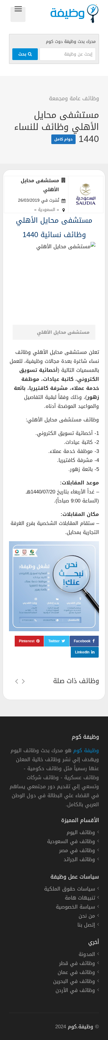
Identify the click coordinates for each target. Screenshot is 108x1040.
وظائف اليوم (81, 833)
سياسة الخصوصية (75, 908)
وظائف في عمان (76, 973)
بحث (23, 54)
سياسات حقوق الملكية (69, 890)
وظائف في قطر (77, 964)
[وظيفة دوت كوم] (62, 13)
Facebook (82, 641)
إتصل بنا (86, 926)
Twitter (54, 641)
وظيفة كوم (86, 750)
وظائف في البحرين (74, 982)
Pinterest (26, 641)
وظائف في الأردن (75, 991)
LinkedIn (82, 652)
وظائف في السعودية (71, 842)
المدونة (87, 955)
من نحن (87, 917)
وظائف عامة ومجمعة (74, 98)
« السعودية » (46, 210)
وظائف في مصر (77, 851)
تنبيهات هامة (80, 899)
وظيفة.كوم (80, 1026)
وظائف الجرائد (79, 860)
